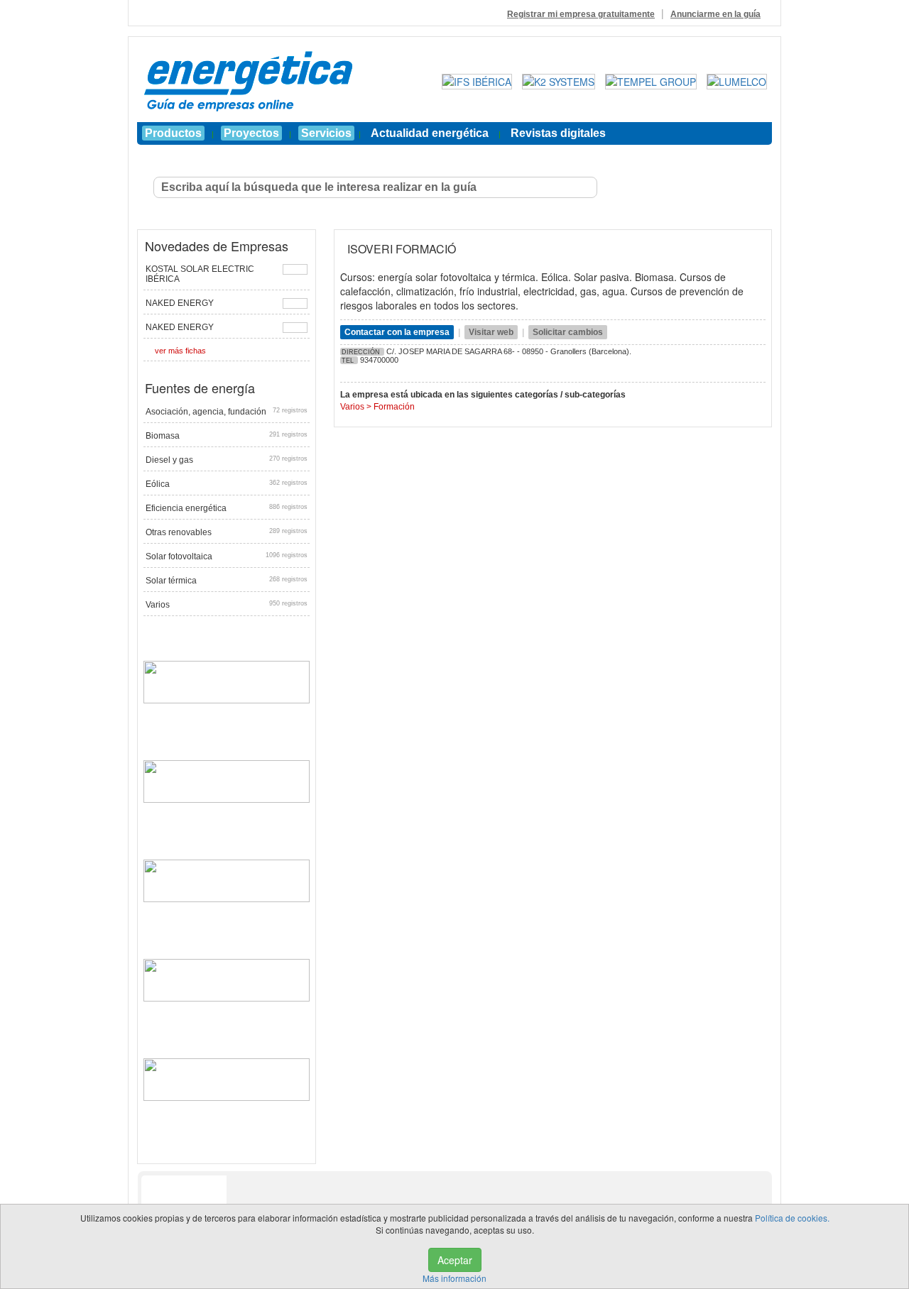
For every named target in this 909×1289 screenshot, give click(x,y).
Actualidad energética (430, 133)
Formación (394, 407)
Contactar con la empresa (397, 332)
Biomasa (226, 436)
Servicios (326, 133)
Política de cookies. (792, 1218)
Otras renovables (226, 532)
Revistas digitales (558, 133)
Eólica (226, 484)
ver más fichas (180, 350)
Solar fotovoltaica (226, 556)
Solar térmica (226, 581)
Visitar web (491, 332)
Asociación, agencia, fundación (226, 412)
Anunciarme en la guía (715, 14)
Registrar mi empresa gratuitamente (581, 14)
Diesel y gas (226, 460)
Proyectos (251, 133)
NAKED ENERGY (180, 303)
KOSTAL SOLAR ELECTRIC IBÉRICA (200, 274)
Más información (454, 1278)
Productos (173, 133)
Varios (226, 605)
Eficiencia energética (226, 508)
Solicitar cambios (568, 332)
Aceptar (454, 1260)
